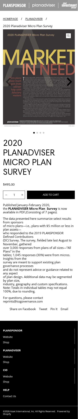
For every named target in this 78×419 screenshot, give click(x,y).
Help (6, 389)
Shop (6, 342)
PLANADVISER (34, 19)
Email (64, 309)
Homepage (10, 19)
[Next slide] (68, 82)
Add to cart (51, 194)
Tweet (43, 309)
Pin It (53, 309)
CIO (5, 370)
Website (8, 336)
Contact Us (9, 396)
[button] (34, 133)
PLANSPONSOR (12, 330)
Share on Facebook (23, 309)
